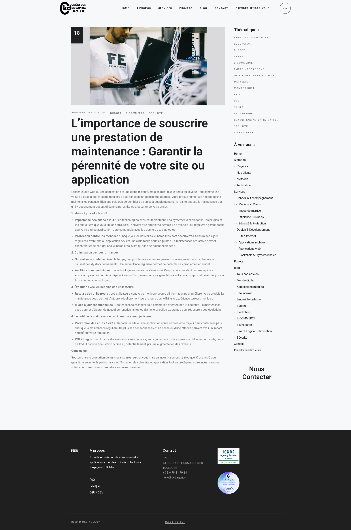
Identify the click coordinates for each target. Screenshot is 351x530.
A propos (240, 160)
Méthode (242, 179)
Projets (238, 261)
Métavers (241, 82)
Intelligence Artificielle (254, 75)
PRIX (237, 94)
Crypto (240, 56)
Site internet (244, 132)
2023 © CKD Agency (85, 522)
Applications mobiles (251, 37)
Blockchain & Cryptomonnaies (257, 255)
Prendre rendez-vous (247, 350)
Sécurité (241, 126)
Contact (239, 344)
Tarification (244, 185)
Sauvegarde (243, 113)
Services (239, 191)
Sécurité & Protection (252, 223)
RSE (236, 101)
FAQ (92, 479)
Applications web (250, 248)
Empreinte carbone (249, 69)
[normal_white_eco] (228, 456)
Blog (237, 268)
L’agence (242, 166)
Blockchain (243, 43)
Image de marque (250, 210)
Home (238, 153)
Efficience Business (251, 217)
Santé (238, 107)
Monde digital (245, 88)
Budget (239, 50)
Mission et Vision (250, 204)
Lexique (95, 486)
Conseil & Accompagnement (255, 198)
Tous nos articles (248, 274)
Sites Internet (247, 236)
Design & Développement (253, 229)
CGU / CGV (96, 492)
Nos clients (244, 172)
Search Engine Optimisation (256, 120)
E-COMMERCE (243, 62)
